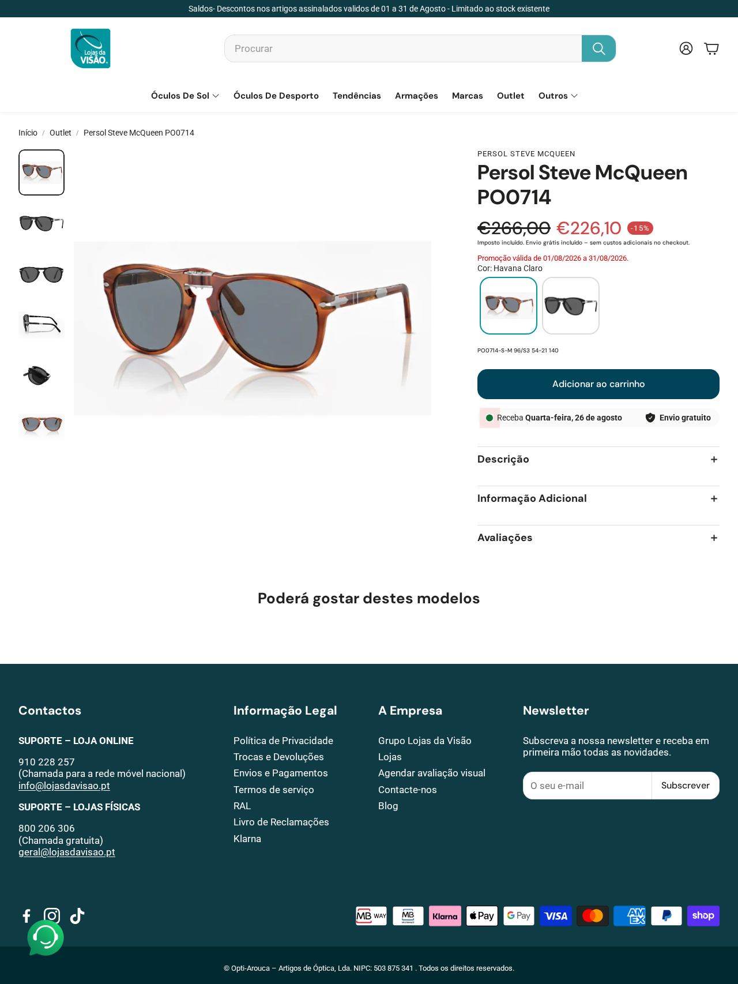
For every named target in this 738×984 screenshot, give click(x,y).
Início (27, 132)
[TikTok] (77, 916)
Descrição (503, 459)
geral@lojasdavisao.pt (66, 852)
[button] (420, 48)
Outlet (60, 132)
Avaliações (505, 537)
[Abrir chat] (45, 938)
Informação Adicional (532, 498)
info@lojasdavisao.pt (64, 785)
